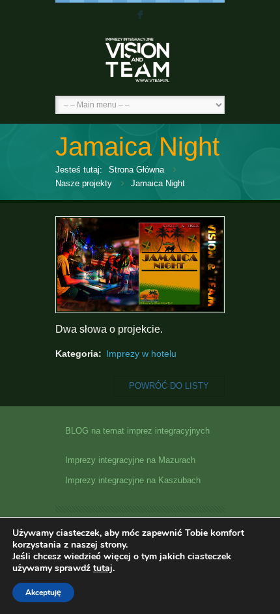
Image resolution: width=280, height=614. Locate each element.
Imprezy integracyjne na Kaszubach (133, 480)
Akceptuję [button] (43, 592)
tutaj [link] (103, 568)
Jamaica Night (158, 183)
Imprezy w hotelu (141, 353)
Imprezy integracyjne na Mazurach (130, 460)
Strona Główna (136, 169)
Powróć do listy (169, 386)
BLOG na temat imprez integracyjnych (137, 431)
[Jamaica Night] (140, 308)
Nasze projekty (83, 183)
